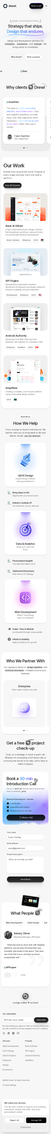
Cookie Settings (9, 1085)
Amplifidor (29, 1060)
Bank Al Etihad (31, 1046)
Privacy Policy (39, 1026)
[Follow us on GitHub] (18, 1033)
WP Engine (29, 1051)
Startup (6, 1065)
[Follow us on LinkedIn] (8, 1033)
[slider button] (16, 975)
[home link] (10, 6)
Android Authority (32, 1055)
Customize (25, 1127)
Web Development (11, 1046)
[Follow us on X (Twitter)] (4, 1033)
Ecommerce (8, 1070)
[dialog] (25, 1115)
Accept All (36, 1120)
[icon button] (46, 6)
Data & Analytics (9, 1055)
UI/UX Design (8, 1051)
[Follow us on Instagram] (13, 1033)
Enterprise (7, 1060)
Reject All (14, 1120)
